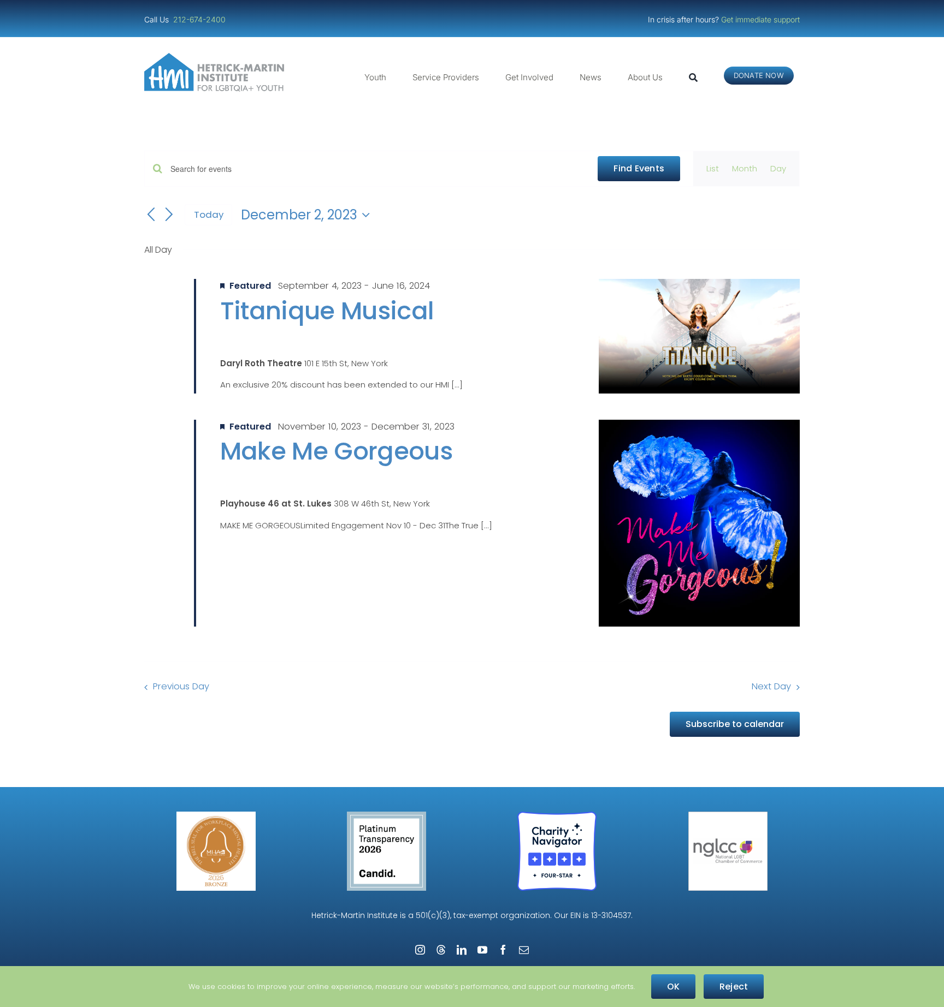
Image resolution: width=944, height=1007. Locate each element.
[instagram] (420, 950)
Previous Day (181, 686)
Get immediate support (760, 19)
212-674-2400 (200, 19)
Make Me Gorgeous (336, 451)
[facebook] (503, 950)
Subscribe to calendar (735, 724)
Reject (733, 986)
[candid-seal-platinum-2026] (386, 815)
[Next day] (169, 215)
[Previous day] (150, 215)
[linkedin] (462, 950)
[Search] (693, 77)
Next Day (771, 686)
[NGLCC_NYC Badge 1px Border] (728, 815)
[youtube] (482, 950)
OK (673, 986)
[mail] (524, 950)
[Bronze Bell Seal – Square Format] (216, 815)
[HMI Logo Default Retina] (216, 57)
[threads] (441, 950)
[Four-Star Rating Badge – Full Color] (557, 815)
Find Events (638, 168)
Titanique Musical (327, 311)
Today (208, 214)
